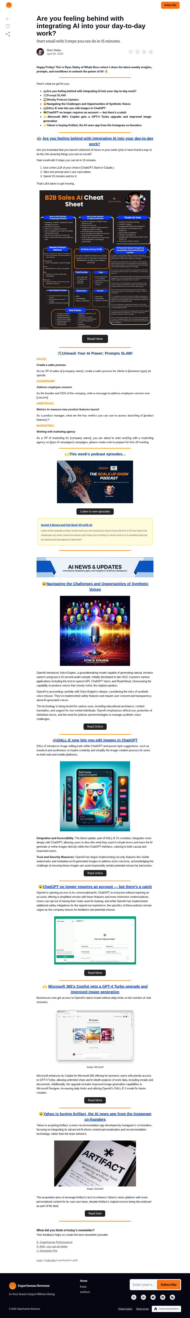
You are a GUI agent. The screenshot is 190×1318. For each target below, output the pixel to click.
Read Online (95, 726)
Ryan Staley (54, 50)
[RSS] (172, 1297)
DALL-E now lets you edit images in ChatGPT (97, 740)
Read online (95, 873)
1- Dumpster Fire (47, 1250)
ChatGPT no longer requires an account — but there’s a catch (97, 887)
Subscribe (170, 5)
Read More (95, 973)
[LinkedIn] (143, 1297)
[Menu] (183, 4)
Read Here (95, 339)
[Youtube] (153, 1297)
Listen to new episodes (95, 511)
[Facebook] (163, 1297)
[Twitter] (134, 1297)
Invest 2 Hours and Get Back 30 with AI (66, 525)
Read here (95, 1213)
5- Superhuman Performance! (55, 1242)
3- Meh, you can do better (52, 1246)
